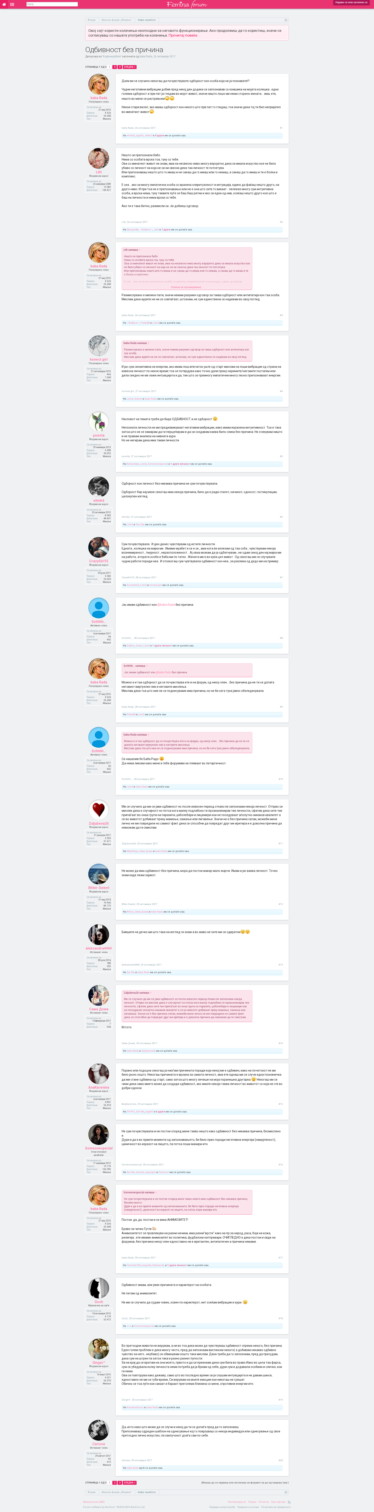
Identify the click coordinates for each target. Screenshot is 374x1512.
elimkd (131, 135)
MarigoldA (132, 229)
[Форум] (12, 4)
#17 (281, 1257)
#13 (281, 964)
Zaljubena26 (99, 823)
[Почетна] (4, 4)
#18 (281, 1318)
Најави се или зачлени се (351, 2)
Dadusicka (158, 1265)
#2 (281, 222)
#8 (281, 638)
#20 (281, 1460)
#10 (281, 779)
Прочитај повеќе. (183, 35)
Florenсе (163, 1172)
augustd (146, 1265)
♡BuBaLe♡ (146, 229)
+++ (129, 1326)
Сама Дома (145, 851)
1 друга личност (180, 464)
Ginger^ (98, 1363)
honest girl (99, 359)
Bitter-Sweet (98, 888)
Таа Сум (140, 524)
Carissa (98, 1444)
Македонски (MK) (94, 1502)
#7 (281, 577)
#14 (281, 1043)
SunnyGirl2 (133, 585)
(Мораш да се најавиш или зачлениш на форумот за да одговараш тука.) (245, 1482)
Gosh (139, 645)
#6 (281, 517)
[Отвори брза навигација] (286, 20)
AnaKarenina (98, 1087)
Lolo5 (155, 322)
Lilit (99, 172)
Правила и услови (248, 1507)
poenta (99, 435)
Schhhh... (99, 622)
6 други (160, 1111)
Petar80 (145, 322)
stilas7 (148, 135)
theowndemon (135, 1407)
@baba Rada (166, 604)
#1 (281, 128)
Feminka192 (133, 1265)
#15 (281, 1104)
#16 (281, 1164)
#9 (281, 706)
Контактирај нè (237, 1502)
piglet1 (140, 135)
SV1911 (131, 1111)
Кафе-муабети (112, 56)
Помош (252, 1502)
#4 (281, 391)
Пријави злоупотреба (222, 1507)
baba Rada (146, 56)
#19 (281, 1399)
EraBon (131, 645)
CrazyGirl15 (98, 561)
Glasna (138, 398)
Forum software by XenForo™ (114, 1507)
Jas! (156, 229)
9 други (159, 135)
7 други (165, 229)
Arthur (130, 911)
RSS (289, 1502)
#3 (281, 315)
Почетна (264, 1502)
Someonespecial (158, 464)
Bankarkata (133, 464)
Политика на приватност (276, 1507)
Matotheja (132, 851)
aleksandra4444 (99, 948)
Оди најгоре (278, 1502)
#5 (281, 456)
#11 (281, 843)
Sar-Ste (131, 972)
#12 (281, 904)
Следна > (129, 67)
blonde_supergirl (146, 1172)
